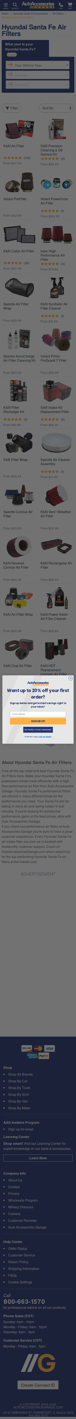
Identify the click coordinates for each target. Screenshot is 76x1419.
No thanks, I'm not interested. (38, 729)
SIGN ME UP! (38, 721)
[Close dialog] (71, 678)
